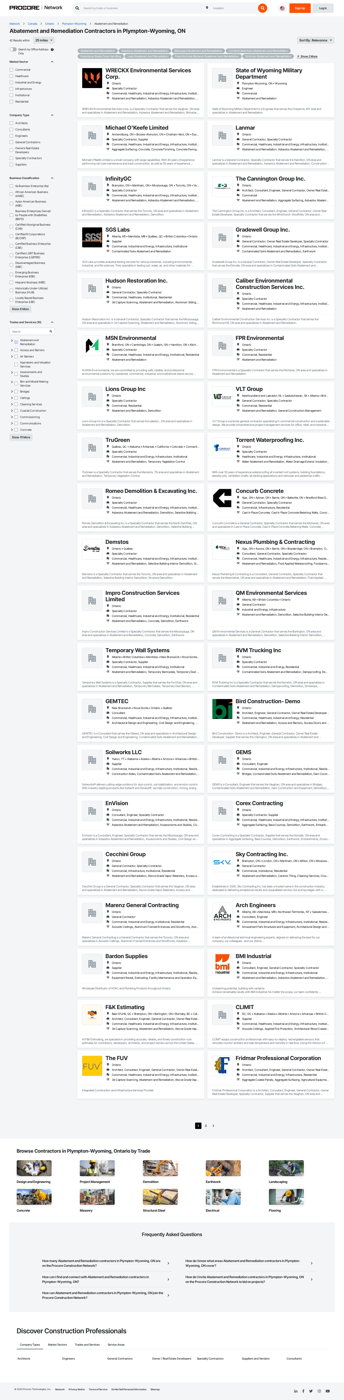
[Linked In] (295, 1391)
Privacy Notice (77, 1389)
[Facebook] (303, 1391)
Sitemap (155, 1389)
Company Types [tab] (30, 1344)
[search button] (262, 8)
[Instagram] (319, 1391)
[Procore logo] (24, 8)
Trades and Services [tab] (87, 1344)
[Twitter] (311, 1391)
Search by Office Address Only (33, 51)
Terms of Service (98, 1389)
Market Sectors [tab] (57, 1344)
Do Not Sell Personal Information (129, 1389)
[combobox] (234, 8)
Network (53, 8)
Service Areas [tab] (116, 1344)
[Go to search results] (51, 331)
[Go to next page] (213, 1126)
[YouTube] (328, 1391)
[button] (11, 69)
